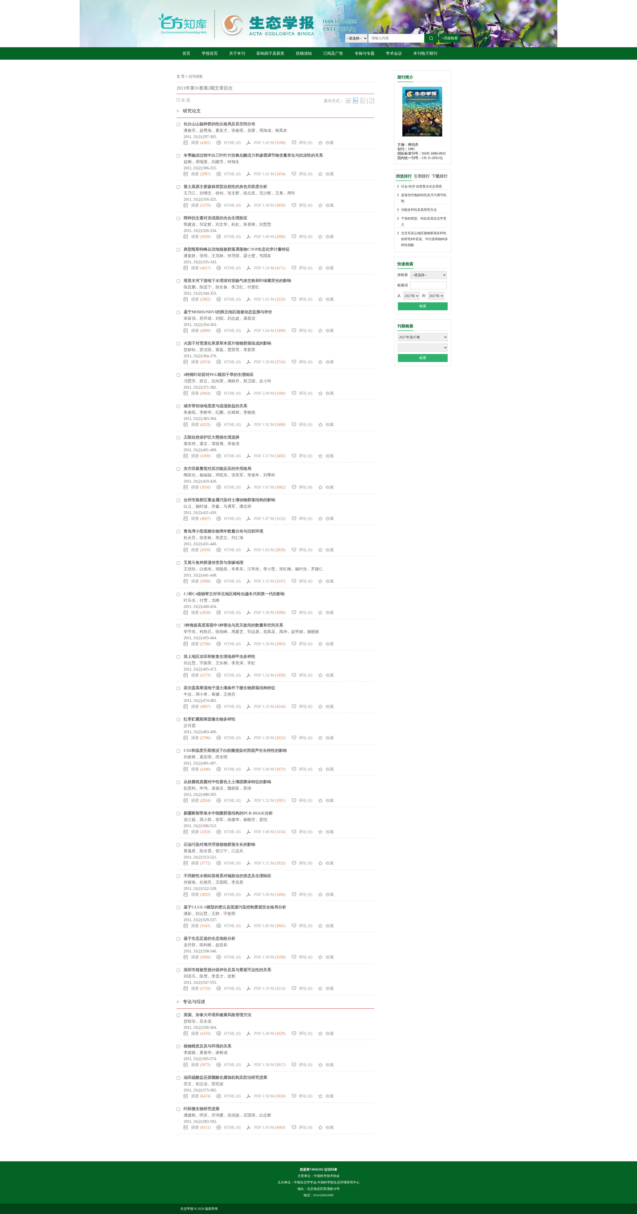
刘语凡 (190, 976)
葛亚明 (206, 757)
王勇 (279, 193)
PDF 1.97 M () (269, 518)
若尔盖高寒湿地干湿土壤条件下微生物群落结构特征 (229, 688)
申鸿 (204, 788)
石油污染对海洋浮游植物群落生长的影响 (219, 844)
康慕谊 (249, 318)
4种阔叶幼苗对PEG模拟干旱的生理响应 (219, 374)
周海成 (265, 130)
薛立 (204, 381)
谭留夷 (217, 444)
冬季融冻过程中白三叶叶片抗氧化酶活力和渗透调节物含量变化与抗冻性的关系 (253, 155)
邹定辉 (206, 224)
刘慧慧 (265, 224)
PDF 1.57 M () (269, 456)
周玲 (291, 193)
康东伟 (190, 444)
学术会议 (394, 53)
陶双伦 (190, 475)
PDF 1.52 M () (269, 800)
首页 (186, 53)
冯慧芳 (190, 381)
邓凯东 (221, 475)
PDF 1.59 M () (269, 205)
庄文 (188, 1084)
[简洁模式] (355, 100)
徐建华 (233, 819)
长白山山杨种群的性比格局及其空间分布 (219, 124)
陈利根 (206, 945)
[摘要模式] (362, 100)
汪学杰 (253, 569)
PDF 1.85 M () (269, 926)
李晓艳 (249, 412)
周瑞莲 (202, 162)
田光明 (221, 757)
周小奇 (202, 694)
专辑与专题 (364, 53)
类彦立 (221, 538)
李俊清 (233, 444)
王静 (215, 913)
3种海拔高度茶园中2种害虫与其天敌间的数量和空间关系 (233, 625)
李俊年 (253, 475)
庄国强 (249, 1115)
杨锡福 (206, 475)
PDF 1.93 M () (269, 1127)
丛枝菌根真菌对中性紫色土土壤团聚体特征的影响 (227, 782)
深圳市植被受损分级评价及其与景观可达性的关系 (227, 970)
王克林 (217, 256)
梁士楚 (249, 256)
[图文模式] (348, 100)
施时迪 (202, 506)
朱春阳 (190, 412)
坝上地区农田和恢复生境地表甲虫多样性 (219, 656)
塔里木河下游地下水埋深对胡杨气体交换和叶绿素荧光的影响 (237, 280)
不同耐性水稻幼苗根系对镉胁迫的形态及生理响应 (227, 876)
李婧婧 (190, 1052)
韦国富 (265, 256)
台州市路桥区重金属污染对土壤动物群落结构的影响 (229, 500)
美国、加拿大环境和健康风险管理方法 (217, 1015)
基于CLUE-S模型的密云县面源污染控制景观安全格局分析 (235, 907)
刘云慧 (190, 663)
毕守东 (190, 631)
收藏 (330, 142)
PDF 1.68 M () (269, 832)
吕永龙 (206, 1021)
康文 (204, 444)
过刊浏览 (196, 76)
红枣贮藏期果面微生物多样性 (209, 719)
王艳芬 (229, 694)
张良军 (237, 475)
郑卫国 (249, 381)
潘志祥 (245, 506)
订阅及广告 (333, 53)
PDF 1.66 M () (269, 236)
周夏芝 (237, 631)
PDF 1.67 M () (269, 487)
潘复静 (190, 256)
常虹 (251, 663)
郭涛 (247, 788)
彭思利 (190, 788)
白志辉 (265, 1115)
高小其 (206, 819)
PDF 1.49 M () (269, 1033)
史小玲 (265, 381)
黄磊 (219, 350)
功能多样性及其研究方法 (419, 210)
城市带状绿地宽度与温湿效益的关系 (215, 406)
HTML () (232, 142)
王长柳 (221, 663)
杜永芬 (190, 538)
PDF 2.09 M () (269, 393)
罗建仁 (317, 569)
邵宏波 (217, 1084)
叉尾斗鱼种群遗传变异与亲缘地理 (213, 562)
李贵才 (217, 976)
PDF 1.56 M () (269, 612)
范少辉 (265, 193)
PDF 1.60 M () (269, 769)
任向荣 (217, 381)
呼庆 (204, 1115)
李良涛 (237, 663)
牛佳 (188, 694)
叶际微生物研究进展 (201, 1109)
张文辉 (233, 193)
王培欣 (190, 569)
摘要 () (201, 142)
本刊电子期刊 (425, 53)
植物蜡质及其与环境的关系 (207, 1046)
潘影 (188, 913)
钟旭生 (233, 162)
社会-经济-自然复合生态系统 (421, 186)
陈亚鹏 (190, 287)
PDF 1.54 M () (269, 268)
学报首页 (210, 53)
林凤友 (281, 130)
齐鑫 (215, 506)
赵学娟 (297, 631)
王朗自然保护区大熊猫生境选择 (211, 437)
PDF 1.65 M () (269, 142)
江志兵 (237, 851)
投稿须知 (304, 53)
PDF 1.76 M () (269, 988)
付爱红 (253, 287)
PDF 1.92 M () (269, 424)
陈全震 (206, 851)
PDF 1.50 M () (269, 362)
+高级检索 (450, 38)
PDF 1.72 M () (269, 863)
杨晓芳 (249, 819)
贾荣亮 (233, 350)
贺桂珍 (190, 1021)
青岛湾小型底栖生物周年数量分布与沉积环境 (223, 531)
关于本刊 (237, 53)
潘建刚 (190, 1115)
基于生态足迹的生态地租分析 (209, 938)
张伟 (204, 256)
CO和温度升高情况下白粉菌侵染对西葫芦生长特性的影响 (235, 750)
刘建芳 (217, 162)
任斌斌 (233, 412)
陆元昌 (249, 193)
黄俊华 (206, 1052)
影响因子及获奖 (270, 53)
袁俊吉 (217, 788)
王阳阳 (221, 882)
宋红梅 (285, 569)
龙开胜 (190, 945)
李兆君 (237, 882)
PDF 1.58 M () (269, 738)
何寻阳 (233, 256)
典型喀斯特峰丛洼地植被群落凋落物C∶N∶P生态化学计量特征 (237, 249)
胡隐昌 (221, 569)
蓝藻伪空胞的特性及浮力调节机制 (423, 198)
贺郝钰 (190, 350)
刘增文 (206, 193)
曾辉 (231, 976)
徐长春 (221, 287)
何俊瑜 (190, 882)
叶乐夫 (190, 600)
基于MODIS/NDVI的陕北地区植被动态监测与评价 (228, 312)
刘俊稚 (190, 757)
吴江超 (190, 819)
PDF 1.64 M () (269, 330)
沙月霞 (190, 725)
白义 (188, 506)
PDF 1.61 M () (269, 174)
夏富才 (221, 130)
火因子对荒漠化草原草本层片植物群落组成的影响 (227, 343)
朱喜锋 (249, 224)
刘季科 (269, 475)
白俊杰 (206, 569)
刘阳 (219, 318)
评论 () (305, 142)
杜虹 (235, 224)
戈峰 (215, 600)
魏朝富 (233, 788)
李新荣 (249, 350)
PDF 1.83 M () (269, 550)
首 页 (181, 76)
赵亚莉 (221, 945)
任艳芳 (206, 882)
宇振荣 (206, 663)
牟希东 (237, 569)
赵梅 (188, 162)
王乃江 (190, 193)
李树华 (206, 412)
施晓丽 (313, 631)
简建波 (190, 224)
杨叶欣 (301, 569)
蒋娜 (215, 694)
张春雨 (237, 130)
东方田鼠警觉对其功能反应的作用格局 (217, 468)
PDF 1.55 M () (269, 581)
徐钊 (219, 193)
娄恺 (263, 819)
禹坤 (283, 631)
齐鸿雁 (217, 1115)
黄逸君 (190, 851)
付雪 (204, 600)
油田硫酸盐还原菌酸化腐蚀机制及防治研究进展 (225, 1077)
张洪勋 (233, 1115)
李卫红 (237, 287)
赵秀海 (206, 130)
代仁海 (237, 538)
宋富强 (190, 318)
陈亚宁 (206, 287)
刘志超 (233, 318)
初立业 (202, 1084)
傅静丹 (233, 381)
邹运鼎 (253, 631)
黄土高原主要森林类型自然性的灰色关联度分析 (225, 186)
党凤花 (269, 631)
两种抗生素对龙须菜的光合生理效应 (215, 218)
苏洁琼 (206, 350)
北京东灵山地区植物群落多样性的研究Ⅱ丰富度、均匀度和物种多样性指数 (424, 239)
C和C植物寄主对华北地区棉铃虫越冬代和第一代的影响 (234, 594)
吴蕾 (251, 130)
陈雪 (204, 976)
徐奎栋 (206, 538)
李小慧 (269, 569)
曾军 (219, 819)
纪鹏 (219, 412)
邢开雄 (206, 318)
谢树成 (221, 1052)
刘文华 (221, 224)
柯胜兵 (206, 631)
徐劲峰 (221, 631)
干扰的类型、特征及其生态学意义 (423, 221)
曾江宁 (221, 851)
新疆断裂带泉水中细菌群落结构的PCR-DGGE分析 (228, 813)
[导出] (371, 100)
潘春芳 (190, 130)
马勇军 (229, 506)
